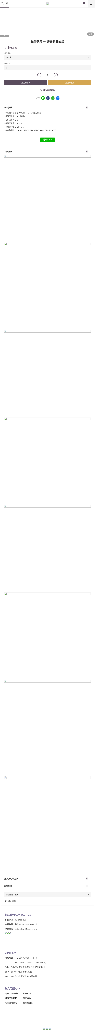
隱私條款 (27, 998)
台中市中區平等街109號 (21, 971)
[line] (43, 98)
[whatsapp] (53, 98)
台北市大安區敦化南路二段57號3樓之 (27, 967)
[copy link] (57, 98)
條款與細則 (28, 1002)
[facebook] (48, 98)
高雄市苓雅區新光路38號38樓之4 (25, 976)
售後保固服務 (11, 1002)
